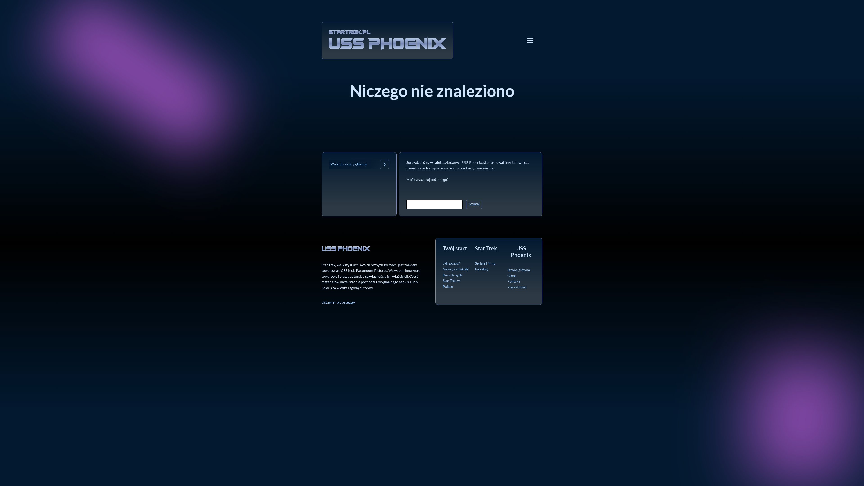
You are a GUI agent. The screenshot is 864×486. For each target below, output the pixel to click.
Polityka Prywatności (517, 284)
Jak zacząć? (451, 263)
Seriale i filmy (485, 263)
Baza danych (452, 275)
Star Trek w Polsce (451, 283)
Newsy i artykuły (456, 269)
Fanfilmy (481, 269)
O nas (511, 275)
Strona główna (518, 270)
